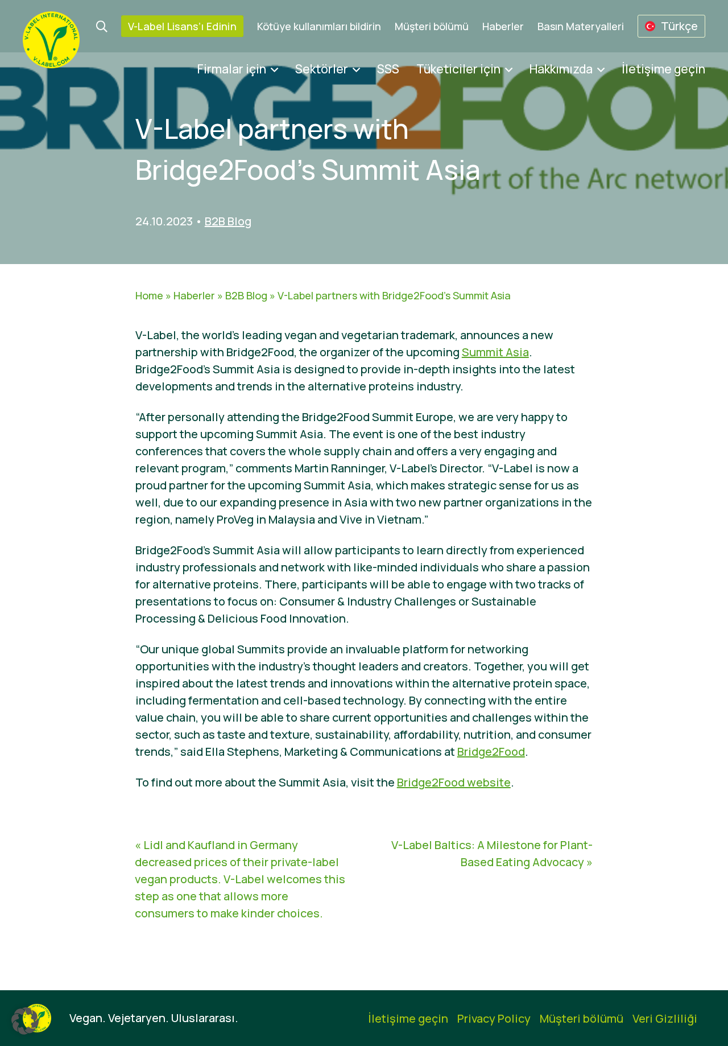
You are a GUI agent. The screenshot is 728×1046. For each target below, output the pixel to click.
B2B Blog (228, 221)
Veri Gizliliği (664, 1018)
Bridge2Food (491, 751)
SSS (388, 69)
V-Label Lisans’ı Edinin (182, 26)
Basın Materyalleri (580, 26)
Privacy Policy (494, 1018)
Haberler (503, 26)
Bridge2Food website (454, 782)
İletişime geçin (663, 69)
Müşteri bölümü (432, 26)
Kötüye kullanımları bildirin (319, 26)
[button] (25, 1021)
